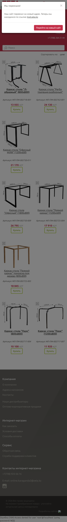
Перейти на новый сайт (48, 27)
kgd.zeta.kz (32, 17)
